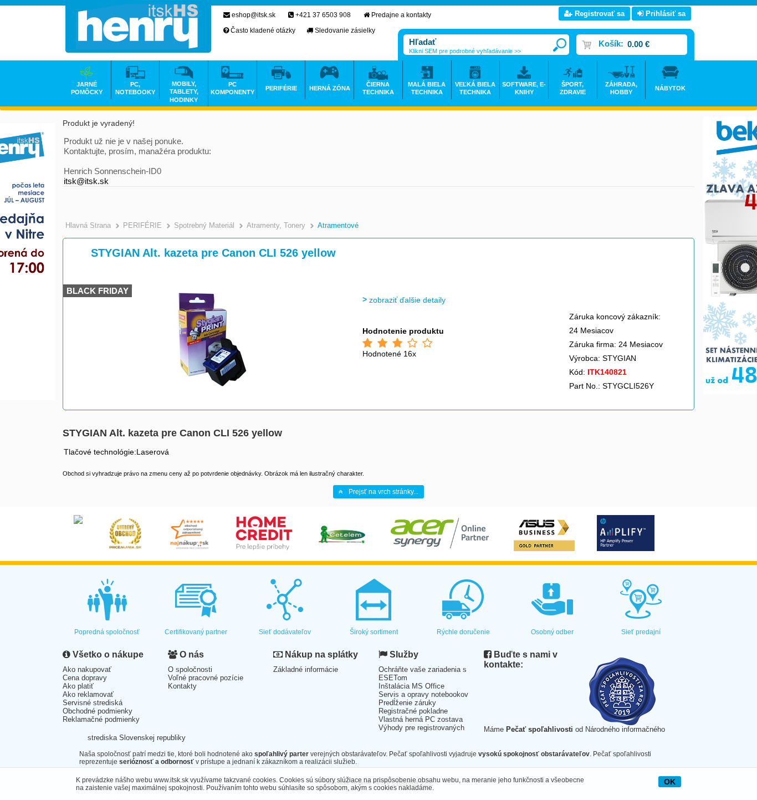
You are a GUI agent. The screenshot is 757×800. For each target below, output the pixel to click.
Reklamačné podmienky (101, 719)
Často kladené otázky (263, 30)
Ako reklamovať (88, 694)
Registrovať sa (598, 13)
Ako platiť (78, 686)
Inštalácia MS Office (411, 686)
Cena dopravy (85, 678)
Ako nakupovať (87, 669)
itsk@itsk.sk (86, 181)
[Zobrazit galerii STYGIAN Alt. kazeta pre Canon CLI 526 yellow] (205, 393)
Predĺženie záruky (407, 703)
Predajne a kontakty (401, 15)
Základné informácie (305, 669)
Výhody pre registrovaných (421, 727)
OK (670, 781)
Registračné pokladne (413, 711)
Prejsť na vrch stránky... (383, 492)
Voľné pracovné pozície (205, 678)
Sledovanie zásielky (345, 30)
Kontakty (182, 686)
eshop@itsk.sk (253, 15)
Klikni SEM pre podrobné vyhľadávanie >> (465, 51)
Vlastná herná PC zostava (420, 719)
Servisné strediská (92, 703)
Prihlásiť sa (664, 13)
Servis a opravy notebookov (423, 694)
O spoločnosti (190, 669)
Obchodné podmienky (97, 711)
